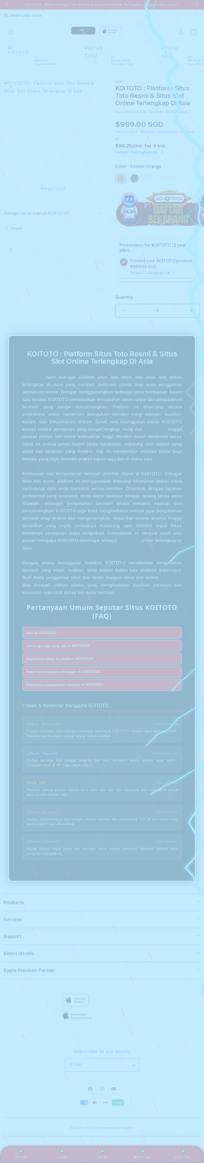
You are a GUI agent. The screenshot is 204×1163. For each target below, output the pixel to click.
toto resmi (155, 429)
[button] (10, 31)
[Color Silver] (147, 178)
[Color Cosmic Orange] (120, 178)
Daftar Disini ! (167, 5)
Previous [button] (7, 4)
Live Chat (183, 1157)
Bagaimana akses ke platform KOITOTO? (60, 659)
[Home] (83, 31)
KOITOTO (32, 377)
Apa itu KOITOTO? (41, 633)
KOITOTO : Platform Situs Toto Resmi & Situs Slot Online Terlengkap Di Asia (102, 5)
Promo (21, 1157)
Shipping (147, 132)
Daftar (102, 1157)
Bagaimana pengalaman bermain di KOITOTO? (65, 685)
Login (61, 1157)
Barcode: (156, 112)
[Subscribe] (133, 1065)
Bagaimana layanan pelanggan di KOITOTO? (63, 672)
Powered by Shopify (117, 1128)
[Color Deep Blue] (134, 178)
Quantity (124, 297)
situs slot (129, 540)
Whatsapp (142, 1157)
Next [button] (197, 4)
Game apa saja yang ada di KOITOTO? (58, 646)
